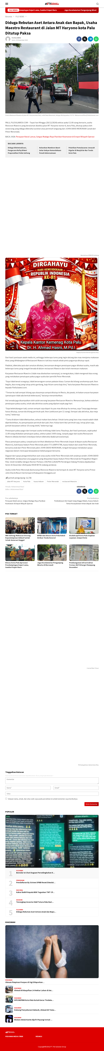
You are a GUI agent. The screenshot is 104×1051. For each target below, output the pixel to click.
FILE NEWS (19, 870)
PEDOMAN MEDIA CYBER (14, 1036)
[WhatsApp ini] (96, 39)
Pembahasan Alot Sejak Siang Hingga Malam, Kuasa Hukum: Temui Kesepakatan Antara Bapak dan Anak (76, 501)
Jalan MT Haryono (13, 481)
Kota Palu (26, 481)
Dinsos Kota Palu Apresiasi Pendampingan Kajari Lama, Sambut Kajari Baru (17, 565)
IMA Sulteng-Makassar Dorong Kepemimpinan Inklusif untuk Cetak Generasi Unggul (18, 537)
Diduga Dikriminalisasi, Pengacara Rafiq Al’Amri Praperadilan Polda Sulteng (19, 150)
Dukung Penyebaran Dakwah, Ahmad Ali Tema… (35, 1010)
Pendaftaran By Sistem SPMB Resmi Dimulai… (35, 882)
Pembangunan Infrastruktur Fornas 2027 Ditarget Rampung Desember (82, 565)
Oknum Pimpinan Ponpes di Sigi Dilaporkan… (24, 982)
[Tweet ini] (84, 39)
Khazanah (8, 980)
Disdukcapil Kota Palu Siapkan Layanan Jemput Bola (82, 536)
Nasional (19, 890)
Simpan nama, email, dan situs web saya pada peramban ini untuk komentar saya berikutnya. (43, 799)
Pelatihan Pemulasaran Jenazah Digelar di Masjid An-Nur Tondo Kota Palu (82, 150)
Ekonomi (19, 900)
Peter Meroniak (53, 481)
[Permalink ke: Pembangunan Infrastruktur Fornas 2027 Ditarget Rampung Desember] (84, 552)
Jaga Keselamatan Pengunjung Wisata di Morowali (68, 10)
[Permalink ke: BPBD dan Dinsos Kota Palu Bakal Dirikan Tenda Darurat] (52, 525)
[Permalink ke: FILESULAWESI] (7, 39)
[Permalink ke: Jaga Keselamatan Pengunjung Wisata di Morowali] (52, 552)
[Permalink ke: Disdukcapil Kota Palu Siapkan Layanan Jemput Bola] (84, 525)
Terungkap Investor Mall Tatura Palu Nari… (35, 902)
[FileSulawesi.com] (52, 3)
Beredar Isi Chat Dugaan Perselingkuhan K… (35, 873)
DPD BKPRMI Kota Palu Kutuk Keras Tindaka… (34, 1000)
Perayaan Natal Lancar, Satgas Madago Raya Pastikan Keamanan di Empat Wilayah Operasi (55, 136)
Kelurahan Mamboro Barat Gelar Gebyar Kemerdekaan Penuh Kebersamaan (50, 150)
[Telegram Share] (90, 39)
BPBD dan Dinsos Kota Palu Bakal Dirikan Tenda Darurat (51, 536)
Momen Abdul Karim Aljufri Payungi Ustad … (33, 1020)
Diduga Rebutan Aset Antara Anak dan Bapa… (36, 912)
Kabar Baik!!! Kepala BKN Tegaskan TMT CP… (35, 892)
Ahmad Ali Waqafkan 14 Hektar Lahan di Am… (33, 990)
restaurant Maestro (69, 481)
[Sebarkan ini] (79, 39)
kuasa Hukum (39, 481)
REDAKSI (39, 1036)
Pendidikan (20, 880)
